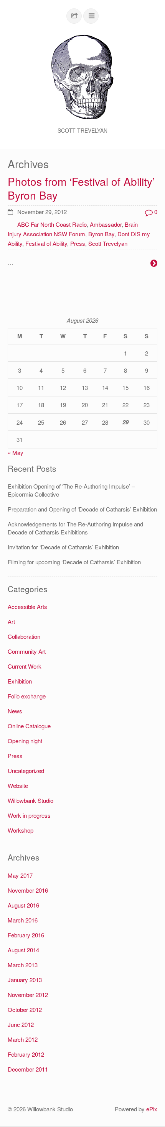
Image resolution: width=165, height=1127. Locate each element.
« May (15, 452)
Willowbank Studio (30, 800)
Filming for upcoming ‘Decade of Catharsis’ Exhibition (74, 562)
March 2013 (23, 965)
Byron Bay (101, 234)
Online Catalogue (29, 726)
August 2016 (23, 905)
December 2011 (28, 1069)
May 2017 (20, 875)
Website (18, 785)
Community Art (27, 651)
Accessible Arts (27, 606)
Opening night (25, 741)
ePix (151, 1109)
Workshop (20, 830)
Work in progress (29, 815)
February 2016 (26, 935)
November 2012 (28, 995)
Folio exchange (27, 696)
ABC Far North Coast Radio (52, 224)
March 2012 (23, 1039)
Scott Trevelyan (107, 243)
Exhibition (20, 681)
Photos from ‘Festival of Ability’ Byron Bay (81, 188)
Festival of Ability (46, 243)
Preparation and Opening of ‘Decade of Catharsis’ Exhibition (82, 509)
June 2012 (21, 1024)
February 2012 (26, 1054)
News (15, 711)
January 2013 (25, 980)
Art (11, 621)
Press (77, 243)
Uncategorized (26, 770)
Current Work (24, 666)
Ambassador (106, 224)
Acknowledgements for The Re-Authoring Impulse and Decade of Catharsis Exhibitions (75, 528)
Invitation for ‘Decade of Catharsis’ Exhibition (63, 547)
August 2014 (23, 950)
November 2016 (28, 890)
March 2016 (23, 920)
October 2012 (25, 1009)
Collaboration (24, 636)
